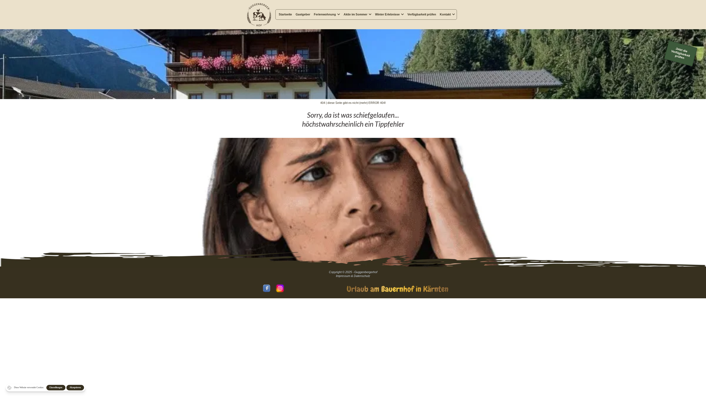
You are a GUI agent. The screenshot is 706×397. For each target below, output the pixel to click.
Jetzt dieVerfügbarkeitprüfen (681, 53)
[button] (338, 14)
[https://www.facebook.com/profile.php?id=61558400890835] (266, 288)
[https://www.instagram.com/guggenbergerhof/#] (280, 288)
